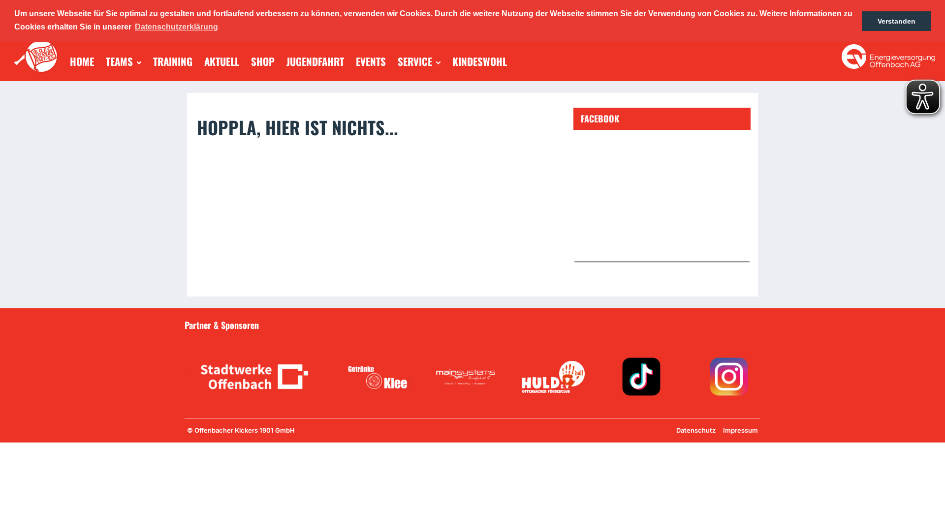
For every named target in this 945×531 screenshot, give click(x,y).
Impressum (740, 430)
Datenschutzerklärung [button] (176, 27)
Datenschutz (696, 430)
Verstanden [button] (896, 21)
